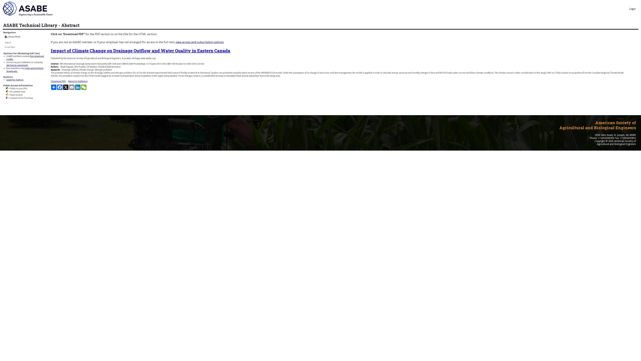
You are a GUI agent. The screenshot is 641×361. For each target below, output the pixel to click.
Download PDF (58, 81)
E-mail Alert (10, 47)
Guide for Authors (14, 79)
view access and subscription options (200, 42)
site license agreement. (17, 65)
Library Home (14, 37)
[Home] (6, 37)
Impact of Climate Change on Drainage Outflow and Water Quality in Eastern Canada (140, 50)
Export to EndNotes (78, 81)
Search (8, 43)
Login (632, 9)
